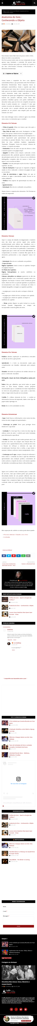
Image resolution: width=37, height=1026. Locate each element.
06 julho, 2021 (14, 644)
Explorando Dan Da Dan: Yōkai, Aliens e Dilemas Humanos (20, 951)
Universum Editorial (14, 11)
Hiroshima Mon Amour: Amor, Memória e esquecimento (16, 983)
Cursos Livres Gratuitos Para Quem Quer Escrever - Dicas (20, 613)
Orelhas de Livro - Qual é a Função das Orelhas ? (20, 599)
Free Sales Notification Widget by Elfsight (18, 1023)
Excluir (15, 639)
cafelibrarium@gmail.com (20, 1013)
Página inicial (6, 11)
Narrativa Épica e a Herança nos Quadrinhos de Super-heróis (22, 852)
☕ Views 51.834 (6, 958)
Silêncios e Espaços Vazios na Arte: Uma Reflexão (20, 738)
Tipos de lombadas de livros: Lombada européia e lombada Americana (20, 746)
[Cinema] (18, 972)
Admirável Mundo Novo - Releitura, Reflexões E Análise (19, 754)
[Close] (32, 1017)
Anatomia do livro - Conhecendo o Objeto (21, 605)
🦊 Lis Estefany (7, 24)
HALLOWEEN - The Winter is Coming (19, 859)
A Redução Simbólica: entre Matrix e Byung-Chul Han (22, 730)
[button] (12, 73)
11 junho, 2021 (10, 631)
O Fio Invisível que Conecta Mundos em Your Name (22, 722)
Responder (10, 639)
